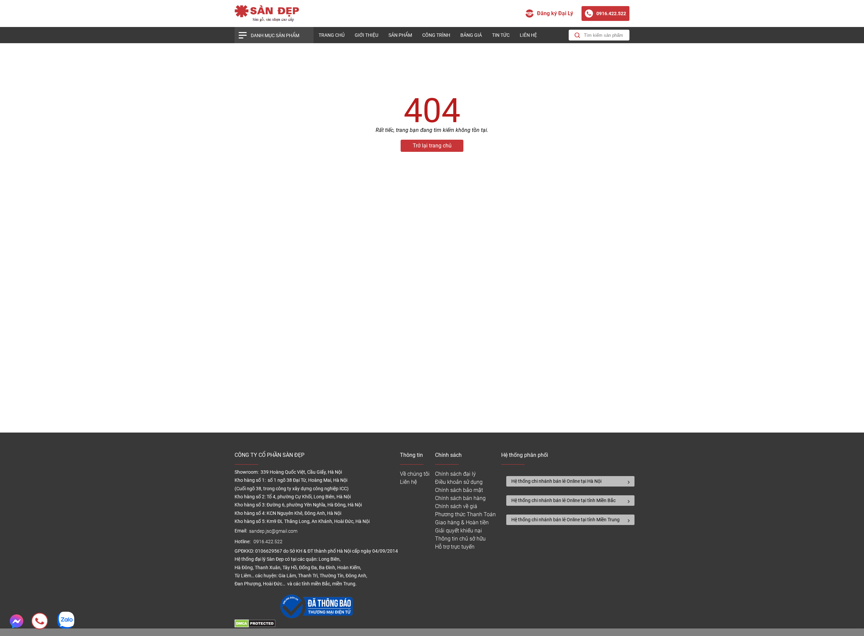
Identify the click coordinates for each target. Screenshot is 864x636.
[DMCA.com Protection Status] (255, 626)
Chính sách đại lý (455, 474)
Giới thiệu (366, 35)
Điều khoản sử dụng (459, 482)
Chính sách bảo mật (459, 490)
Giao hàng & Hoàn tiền (462, 522)
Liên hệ (528, 35)
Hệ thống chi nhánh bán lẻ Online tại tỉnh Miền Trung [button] (565, 519)
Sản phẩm (400, 35)
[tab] (570, 481)
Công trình (436, 35)
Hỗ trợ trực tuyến (455, 547)
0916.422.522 (268, 542)
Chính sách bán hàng (460, 498)
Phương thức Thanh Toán (465, 514)
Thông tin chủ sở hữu (460, 538)
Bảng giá (471, 35)
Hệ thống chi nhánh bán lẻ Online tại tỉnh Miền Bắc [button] (563, 500)
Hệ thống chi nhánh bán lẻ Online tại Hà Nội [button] (556, 481)
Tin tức (501, 35)
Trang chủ (332, 35)
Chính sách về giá (456, 506)
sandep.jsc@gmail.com (273, 531)
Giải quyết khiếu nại (458, 530)
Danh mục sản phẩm (275, 35)
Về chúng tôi (415, 474)
